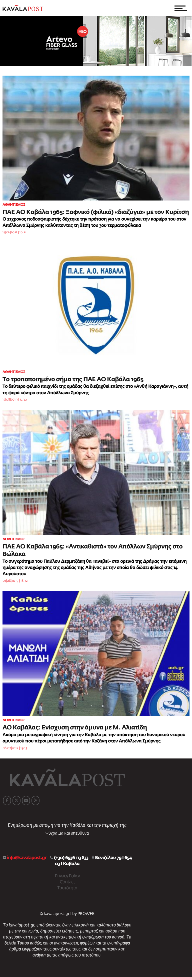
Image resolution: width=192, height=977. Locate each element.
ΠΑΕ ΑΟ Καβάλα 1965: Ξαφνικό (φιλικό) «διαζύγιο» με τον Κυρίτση (95, 212)
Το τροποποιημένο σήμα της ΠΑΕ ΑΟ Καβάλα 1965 (72, 379)
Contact (67, 882)
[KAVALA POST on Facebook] (7, 800)
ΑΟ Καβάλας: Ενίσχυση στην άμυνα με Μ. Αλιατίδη (74, 728)
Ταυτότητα (67, 888)
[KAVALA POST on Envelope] (26, 800)
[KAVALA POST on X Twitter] (16, 800)
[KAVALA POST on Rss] (36, 800)
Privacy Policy (67, 876)
